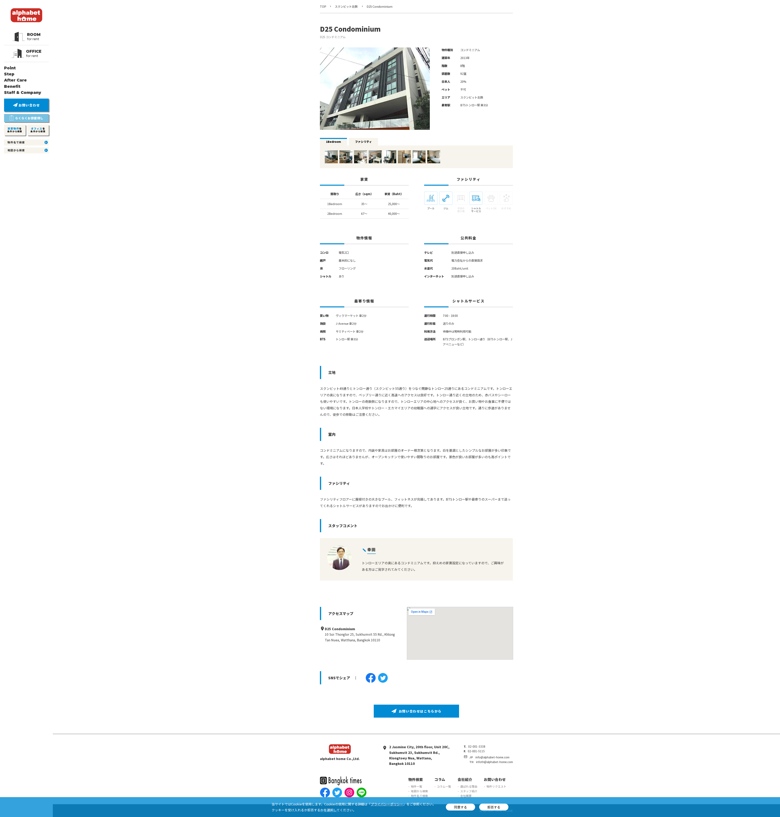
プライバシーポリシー (387, 804)
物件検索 (415, 779)
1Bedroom (333, 142)
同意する (460, 807)
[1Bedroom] (331, 160)
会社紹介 (465, 779)
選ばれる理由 (468, 786)
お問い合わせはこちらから (420, 711)
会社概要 (466, 796)
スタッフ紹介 (468, 791)
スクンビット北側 (346, 6)
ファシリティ (363, 142)
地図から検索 (419, 791)
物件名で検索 (419, 796)
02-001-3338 (476, 746)
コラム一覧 (444, 786)
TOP (323, 6)
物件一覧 (416, 786)
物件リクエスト (496, 786)
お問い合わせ (495, 779)
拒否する (493, 807)
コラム (439, 779)
